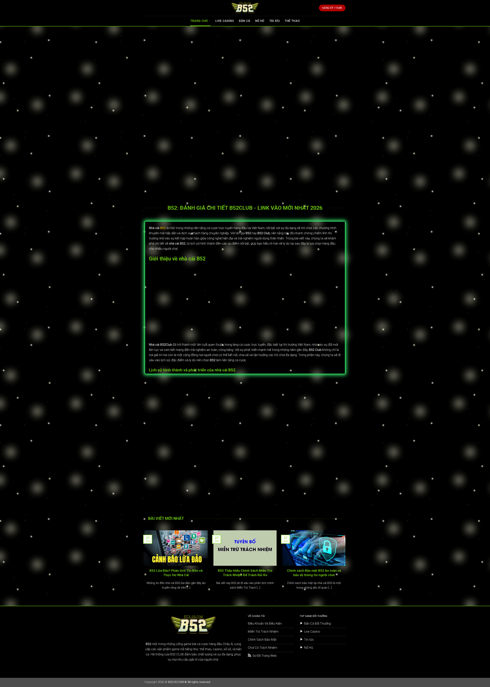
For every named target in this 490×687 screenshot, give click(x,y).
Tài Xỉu (274, 21)
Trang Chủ (199, 21)
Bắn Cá (244, 21)
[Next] (346, 565)
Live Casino (224, 21)
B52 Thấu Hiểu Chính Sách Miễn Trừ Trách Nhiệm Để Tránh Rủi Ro (245, 573)
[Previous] (144, 565)
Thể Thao (292, 21)
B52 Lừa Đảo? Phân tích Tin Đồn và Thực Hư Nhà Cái (176, 573)
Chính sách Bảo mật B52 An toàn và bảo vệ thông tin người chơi (314, 573)
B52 (163, 228)
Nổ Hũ (259, 21)
